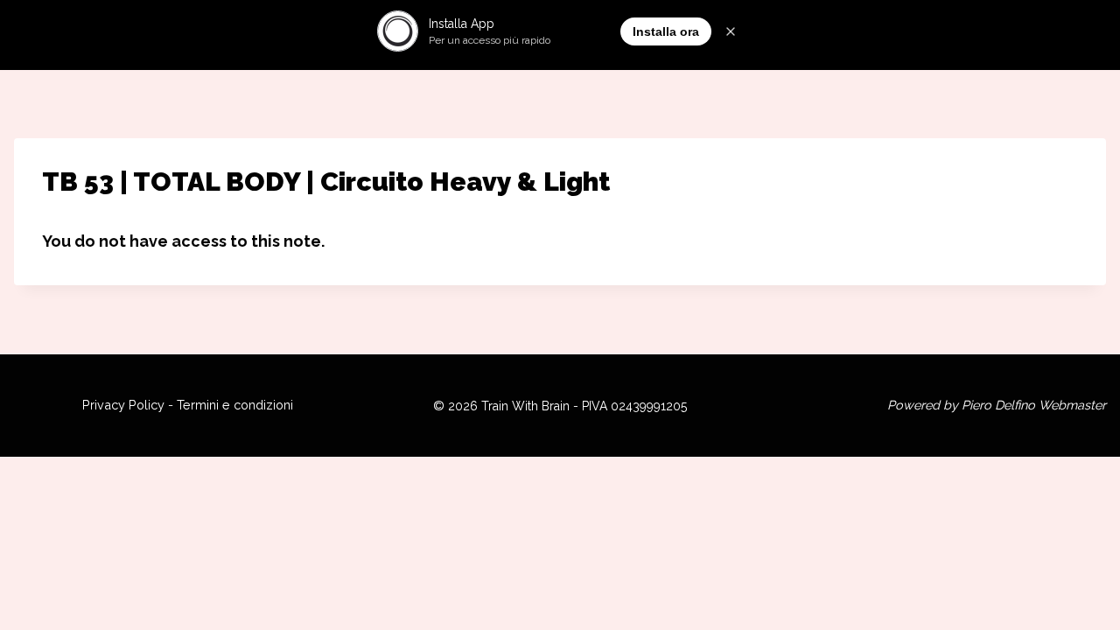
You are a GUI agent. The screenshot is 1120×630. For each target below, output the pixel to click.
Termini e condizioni (235, 404)
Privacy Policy (123, 404)
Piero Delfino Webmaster (1034, 404)
